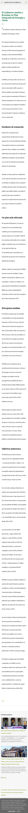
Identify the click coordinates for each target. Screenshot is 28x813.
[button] (3, 24)
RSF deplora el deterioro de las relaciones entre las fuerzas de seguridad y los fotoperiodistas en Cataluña (13, 792)
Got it (19, 811)
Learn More (11, 811)
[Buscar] (26, 2)
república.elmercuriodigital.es (12, 2)
